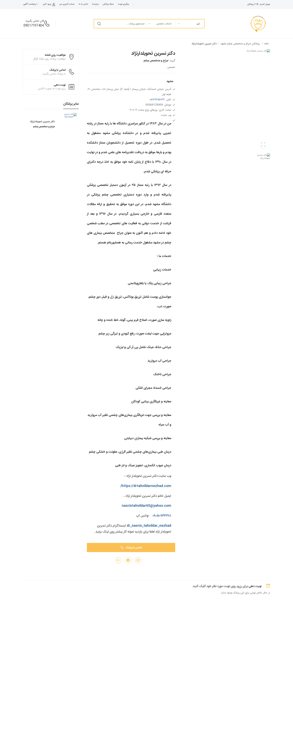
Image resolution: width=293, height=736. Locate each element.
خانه (266, 44)
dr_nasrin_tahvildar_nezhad (149, 526)
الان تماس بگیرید (35, 21)
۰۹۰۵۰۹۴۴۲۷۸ (161, 516)
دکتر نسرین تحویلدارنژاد (204, 44)
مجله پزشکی (108, 4)
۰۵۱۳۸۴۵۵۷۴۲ (157, 99)
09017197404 (34, 25)
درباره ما (95, 4)
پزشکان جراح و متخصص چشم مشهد (240, 44)
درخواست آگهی (30, 4)
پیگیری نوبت (123, 4)
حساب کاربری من (67, 4)
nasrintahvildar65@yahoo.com (146, 506)
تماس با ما (83, 4)
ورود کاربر (47, 4)
